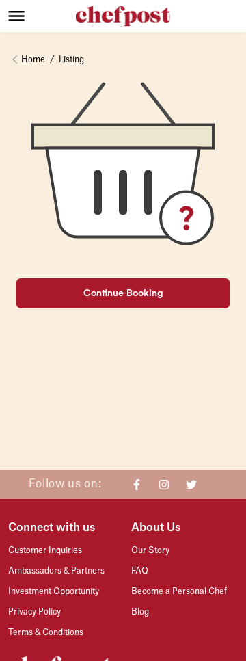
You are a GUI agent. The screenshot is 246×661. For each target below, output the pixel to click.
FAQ (139, 571)
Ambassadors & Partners (56, 571)
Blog (140, 612)
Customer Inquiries (45, 550)
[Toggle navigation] (42, 16)
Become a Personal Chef (179, 591)
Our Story (150, 550)
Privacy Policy (34, 612)
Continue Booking (123, 293)
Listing (71, 59)
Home (33, 59)
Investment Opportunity (53, 591)
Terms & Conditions (45, 632)
